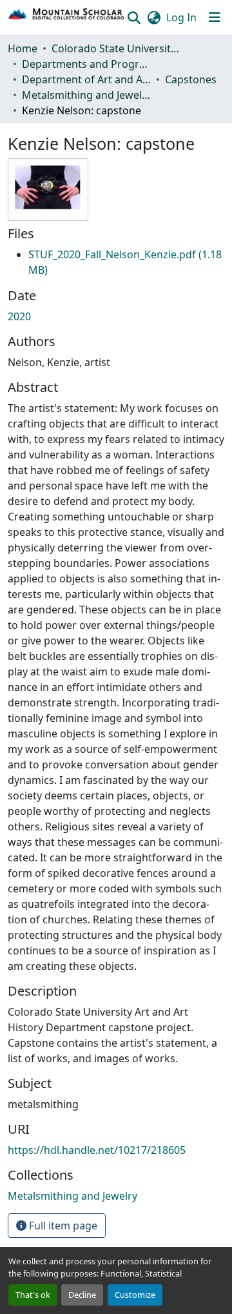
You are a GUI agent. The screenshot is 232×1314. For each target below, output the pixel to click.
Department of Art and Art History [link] (86, 79)
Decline (82, 1294)
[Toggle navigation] (214, 17)
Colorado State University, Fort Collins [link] (116, 48)
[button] (67, 17)
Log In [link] (181, 17)
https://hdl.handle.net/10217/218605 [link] (97, 1150)
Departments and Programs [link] (86, 64)
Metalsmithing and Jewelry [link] (86, 95)
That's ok (32, 1294)
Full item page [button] (61, 1225)
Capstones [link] (191, 79)
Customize (135, 1294)
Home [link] (22, 48)
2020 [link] (19, 316)
